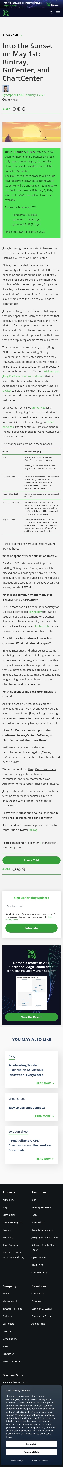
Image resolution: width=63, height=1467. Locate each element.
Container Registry (13, 1222)
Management (10, 1301)
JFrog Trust (37, 1264)
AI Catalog (8, 1237)
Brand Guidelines (12, 1361)
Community (38, 1293)
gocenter (34, 842)
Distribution (9, 1214)
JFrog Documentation (43, 1229)
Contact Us (8, 1353)
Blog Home (10, 35)
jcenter (18, 847)
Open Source (39, 1257)
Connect (7, 1229)
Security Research (41, 1207)
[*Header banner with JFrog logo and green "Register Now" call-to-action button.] (31, 4)
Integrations (38, 1222)
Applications (38, 1323)
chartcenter (49, 842)
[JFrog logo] (7, 13)
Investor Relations (12, 1308)
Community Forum (42, 1316)
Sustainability (10, 1338)
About (6, 1293)
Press (5, 1346)
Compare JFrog (39, 1272)
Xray (5, 1207)
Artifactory (8, 1199)
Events (35, 1214)
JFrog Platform (10, 1245)
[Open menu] (57, 12)
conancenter (18, 842)
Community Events (42, 1308)
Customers (8, 1323)
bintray (7, 847)
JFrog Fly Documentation (45, 1237)
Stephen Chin (14, 95)
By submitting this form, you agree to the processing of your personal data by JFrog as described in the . (30, 917)
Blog (34, 1199)
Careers (7, 1331)
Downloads (37, 1301)
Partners (7, 1316)
